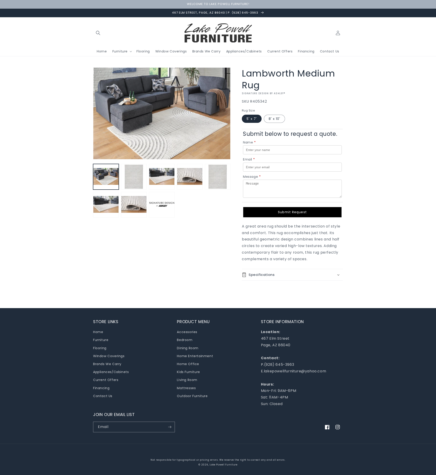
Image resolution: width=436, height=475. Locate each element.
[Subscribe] (170, 427)
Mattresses (186, 388)
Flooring (100, 348)
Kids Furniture (188, 372)
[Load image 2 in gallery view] (134, 177)
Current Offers (105, 380)
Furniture (100, 340)
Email (249, 159)
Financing (101, 388)
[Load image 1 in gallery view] (106, 177)
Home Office (188, 364)
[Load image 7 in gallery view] (106, 205)
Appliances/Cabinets (111, 372)
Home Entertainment (195, 356)
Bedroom (184, 340)
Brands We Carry (107, 364)
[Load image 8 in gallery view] (134, 205)
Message (252, 176)
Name (249, 142)
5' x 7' (252, 118)
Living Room (187, 380)
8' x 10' (274, 118)
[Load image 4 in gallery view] (190, 177)
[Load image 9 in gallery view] (162, 205)
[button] (98, 33)
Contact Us (102, 396)
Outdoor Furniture (192, 396)
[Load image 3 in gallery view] (162, 177)
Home (98, 332)
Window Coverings (109, 356)
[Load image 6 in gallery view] (217, 177)
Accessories (187, 332)
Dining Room (187, 348)
